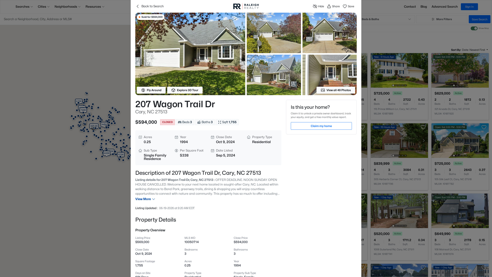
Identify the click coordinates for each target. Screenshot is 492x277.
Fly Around (154, 90)
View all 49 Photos (339, 90)
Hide (321, 6)
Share (336, 6)
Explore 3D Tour (187, 90)
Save (351, 6)
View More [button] (143, 199)
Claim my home (321, 126)
